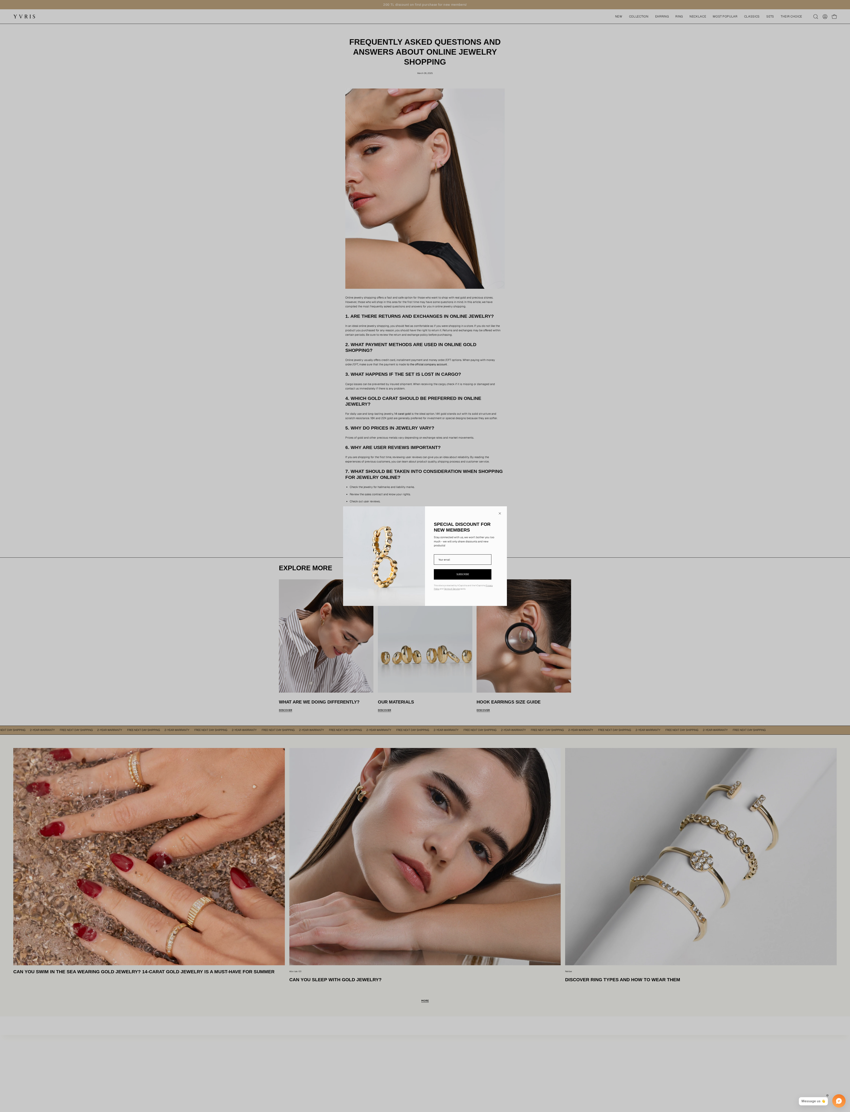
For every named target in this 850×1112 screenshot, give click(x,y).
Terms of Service (452, 588)
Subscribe (462, 574)
